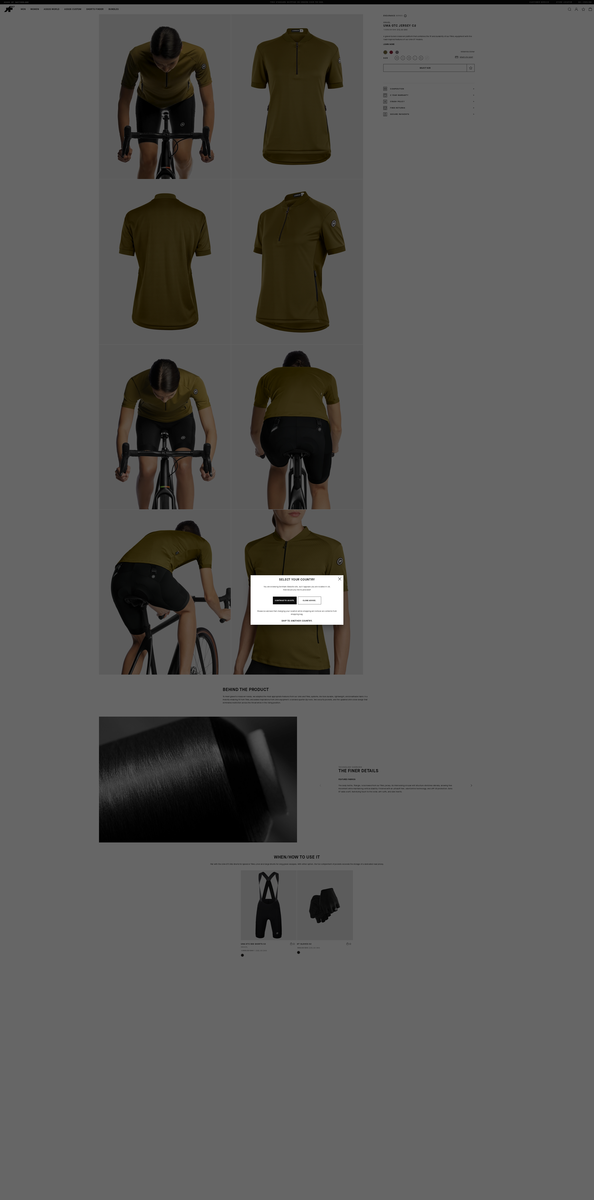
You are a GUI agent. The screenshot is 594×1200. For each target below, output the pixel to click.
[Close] (339, 579)
